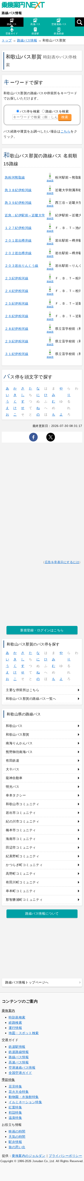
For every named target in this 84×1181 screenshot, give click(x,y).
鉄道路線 (59, 33)
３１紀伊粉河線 (16, 354)
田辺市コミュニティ (21, 847)
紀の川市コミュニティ (22, 821)
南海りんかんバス (19, 743)
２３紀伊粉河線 (16, 278)
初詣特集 (15, 1112)
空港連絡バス (58, 24)
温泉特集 (15, 1118)
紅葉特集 (15, 1107)
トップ (7, 40)
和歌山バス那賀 (17, 734)
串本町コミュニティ (21, 891)
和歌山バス (14, 726)
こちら (66, 131)
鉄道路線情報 (19, 1052)
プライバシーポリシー (65, 1156)
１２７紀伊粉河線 (18, 228)
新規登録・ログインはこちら (42, 630)
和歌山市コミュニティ (22, 804)
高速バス (35, 24)
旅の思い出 (17, 1147)
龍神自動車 (14, 778)
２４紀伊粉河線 (16, 291)
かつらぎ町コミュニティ (24, 865)
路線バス (12, 24)
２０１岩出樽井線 (18, 240)
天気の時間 (17, 1136)
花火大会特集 (19, 1091)
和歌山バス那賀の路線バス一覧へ (31, 698)
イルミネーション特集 (25, 1102)
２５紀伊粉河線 (16, 303)
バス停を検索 (30, 111)
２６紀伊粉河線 (16, 316)
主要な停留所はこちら (22, 690)
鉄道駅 (35, 33)
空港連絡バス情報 (22, 1067)
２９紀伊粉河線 (16, 341)
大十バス (12, 769)
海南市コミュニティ (21, 839)
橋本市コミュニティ (21, 830)
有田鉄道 (12, 760)
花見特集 (15, 1086)
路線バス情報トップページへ (27, 982)
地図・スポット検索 (24, 1033)
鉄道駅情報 (17, 1046)
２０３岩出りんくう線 (21, 265)
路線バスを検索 (57, 111)
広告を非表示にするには (62, 562)
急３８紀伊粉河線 (18, 190)
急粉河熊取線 (15, 177)
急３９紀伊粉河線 (18, 202)
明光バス (12, 786)
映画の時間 (17, 1131)
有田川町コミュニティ (22, 882)
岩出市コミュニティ (21, 812)
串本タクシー (16, 795)
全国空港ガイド (20, 1073)
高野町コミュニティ (21, 873)
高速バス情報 (19, 1062)
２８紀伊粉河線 (16, 328)
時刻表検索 (17, 1017)
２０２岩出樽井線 (18, 253)
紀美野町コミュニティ (22, 856)
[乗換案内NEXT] (25, 6)
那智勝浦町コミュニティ (24, 899)
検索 (64, 117)
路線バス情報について (42, 913)
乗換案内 (8, 1010)
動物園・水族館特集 (24, 1097)
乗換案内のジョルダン (28, 1156)
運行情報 (15, 1028)
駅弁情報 (15, 1142)
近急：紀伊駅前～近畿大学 (25, 215)
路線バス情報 (12, 13)
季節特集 (8, 1079)
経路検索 (15, 1022)
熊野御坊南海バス (19, 752)
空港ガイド (12, 33)
